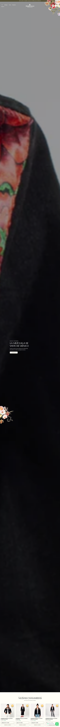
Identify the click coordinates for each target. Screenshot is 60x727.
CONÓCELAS (14, 352)
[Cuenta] (56, 6)
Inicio (2, 4)
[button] (57, 724)
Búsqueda (14, 4)
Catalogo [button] (5, 4)
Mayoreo (2, 6)
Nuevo (10, 4)
